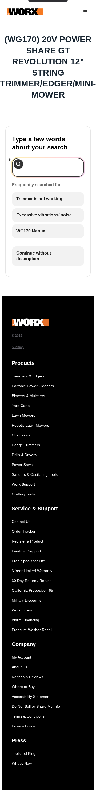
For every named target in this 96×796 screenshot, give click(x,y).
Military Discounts (26, 600)
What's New (22, 763)
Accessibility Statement (31, 696)
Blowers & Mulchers (28, 396)
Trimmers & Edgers (28, 376)
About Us (19, 667)
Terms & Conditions (28, 716)
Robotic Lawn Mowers (30, 425)
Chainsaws (21, 435)
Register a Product (27, 541)
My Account (21, 657)
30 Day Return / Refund (32, 580)
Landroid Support (26, 551)
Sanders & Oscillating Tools (35, 474)
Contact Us (21, 521)
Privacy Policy (23, 726)
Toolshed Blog (23, 753)
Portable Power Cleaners (33, 386)
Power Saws (22, 464)
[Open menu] (85, 11)
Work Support (23, 484)
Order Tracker (23, 531)
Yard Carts (21, 405)
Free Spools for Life (28, 561)
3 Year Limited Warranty (32, 571)
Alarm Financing (25, 620)
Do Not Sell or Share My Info (36, 706)
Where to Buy (23, 687)
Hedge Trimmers (26, 445)
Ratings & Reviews (27, 677)
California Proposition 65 (32, 590)
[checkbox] (48, 199)
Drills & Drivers (24, 455)
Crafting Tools (23, 494)
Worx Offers (22, 610)
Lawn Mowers (23, 415)
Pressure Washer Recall (32, 630)
